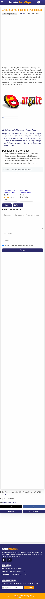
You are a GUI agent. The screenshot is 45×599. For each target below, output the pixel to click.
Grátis (25, 574)
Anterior (8, 205)
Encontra (20, 2)
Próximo (17, 205)
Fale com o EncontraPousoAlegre (14, 571)
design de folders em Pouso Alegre (22, 141)
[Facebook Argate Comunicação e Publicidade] (34, 506)
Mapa (12, 511)
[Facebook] (4, 560)
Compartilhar (10, 14)
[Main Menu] (2, 2)
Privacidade (22, 595)
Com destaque (16, 574)
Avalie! (23, 14)
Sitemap (29, 595)
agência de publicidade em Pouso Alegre (22, 134)
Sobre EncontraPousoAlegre (12, 568)
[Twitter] (9, 560)
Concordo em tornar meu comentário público (19, 246)
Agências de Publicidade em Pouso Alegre (20, 130)
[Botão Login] (38, 2)
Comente (35, 511)
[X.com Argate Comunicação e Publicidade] (11, 506)
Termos (15, 595)
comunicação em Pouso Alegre (16, 136)
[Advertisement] (22, 41)
